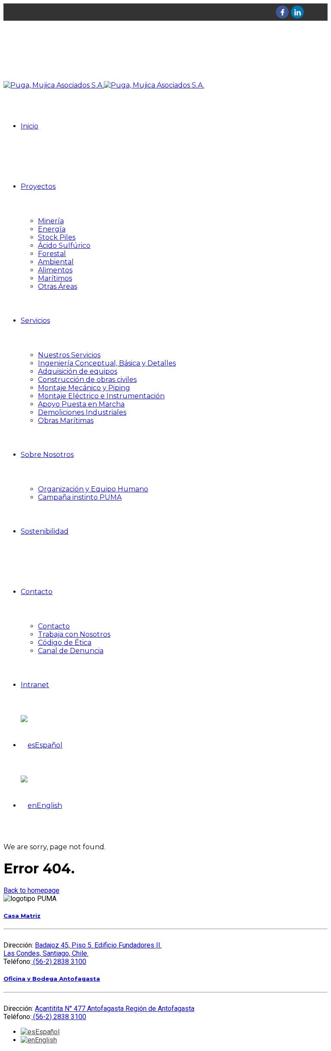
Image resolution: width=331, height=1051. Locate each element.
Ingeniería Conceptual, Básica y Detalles (107, 363)
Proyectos (38, 186)
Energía (52, 229)
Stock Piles (56, 237)
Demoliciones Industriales (82, 412)
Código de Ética (64, 642)
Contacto (37, 592)
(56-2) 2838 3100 (58, 961)
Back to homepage (31, 890)
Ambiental (56, 262)
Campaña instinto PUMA (80, 497)
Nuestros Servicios (69, 355)
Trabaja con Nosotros (74, 634)
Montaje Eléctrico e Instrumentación (101, 396)
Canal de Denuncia (70, 651)
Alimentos (55, 270)
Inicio (29, 126)
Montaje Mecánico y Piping (84, 388)
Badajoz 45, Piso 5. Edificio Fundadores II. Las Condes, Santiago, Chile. (82, 949)
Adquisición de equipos (77, 371)
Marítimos (55, 278)
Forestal (52, 254)
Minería (51, 221)
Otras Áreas (57, 286)
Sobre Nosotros (47, 454)
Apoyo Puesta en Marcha (81, 404)
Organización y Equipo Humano (93, 489)
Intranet (35, 685)
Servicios (35, 320)
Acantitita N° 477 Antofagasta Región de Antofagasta (114, 1008)
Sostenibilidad (45, 531)
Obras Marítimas (66, 420)
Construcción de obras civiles (87, 379)
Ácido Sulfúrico (64, 245)
